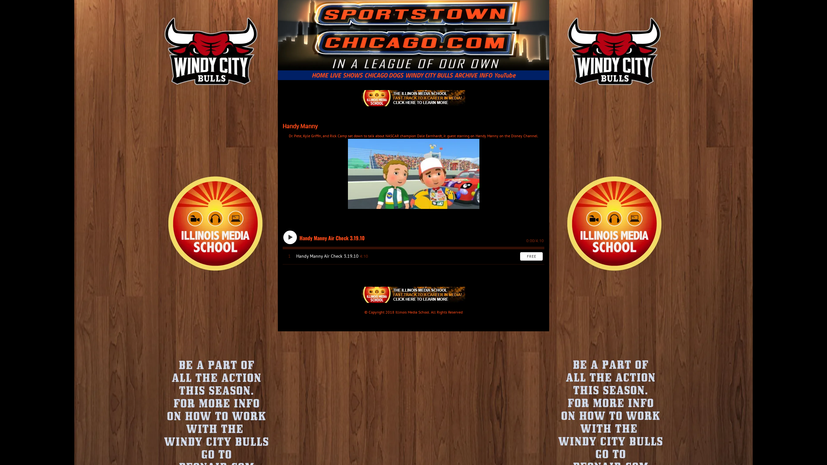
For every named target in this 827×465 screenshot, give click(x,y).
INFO (485, 75)
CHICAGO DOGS (383, 75)
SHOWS (352, 75)
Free (531, 256)
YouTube (505, 75)
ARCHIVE (466, 75)
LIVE (335, 75)
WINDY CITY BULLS (429, 75)
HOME (320, 75)
